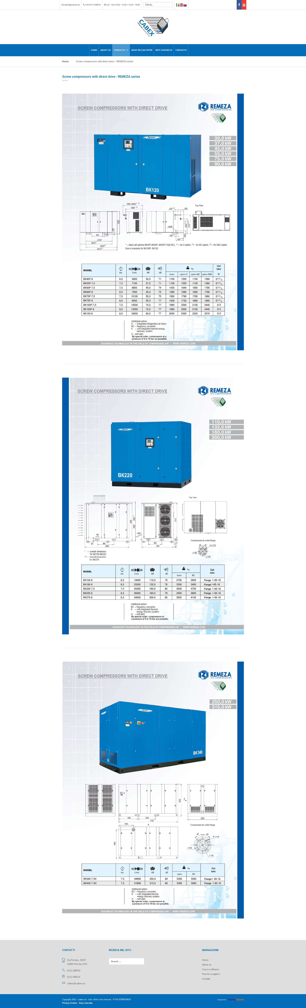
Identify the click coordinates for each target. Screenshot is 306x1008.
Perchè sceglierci (211, 974)
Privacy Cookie (69, 1003)
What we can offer (141, 50)
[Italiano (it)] (177, 5)
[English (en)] (181, 5)
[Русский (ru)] (185, 5)
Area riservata (85, 1003)
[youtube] (243, 5)
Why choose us (164, 50)
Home (94, 50)
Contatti (206, 978)
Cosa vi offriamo (210, 969)
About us (105, 50)
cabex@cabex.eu (76, 983)
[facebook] (239, 5)
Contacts (180, 50)
